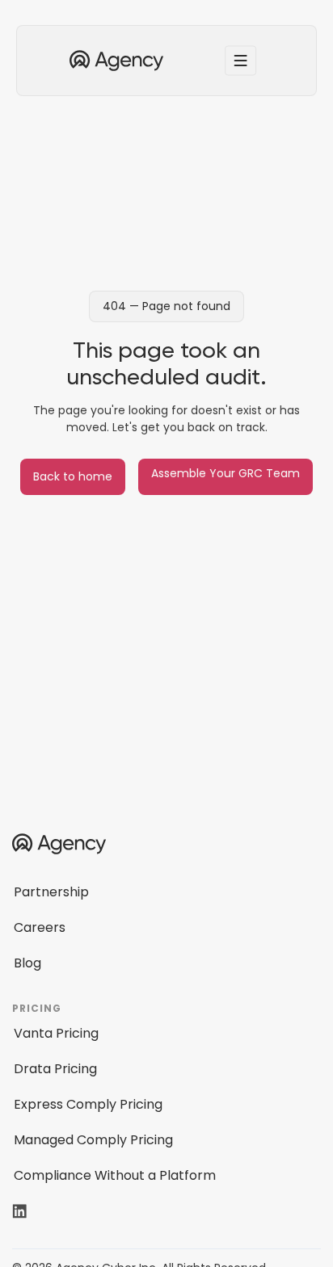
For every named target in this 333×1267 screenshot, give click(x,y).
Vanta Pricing (56, 1033)
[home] (112, 61)
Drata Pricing (55, 1068)
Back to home (72, 476)
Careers (39, 927)
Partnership (51, 892)
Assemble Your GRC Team (225, 473)
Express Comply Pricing (88, 1104)
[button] (241, 60)
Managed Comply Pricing (93, 1140)
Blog (27, 963)
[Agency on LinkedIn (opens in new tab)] (30, 1211)
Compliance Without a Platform (115, 1175)
